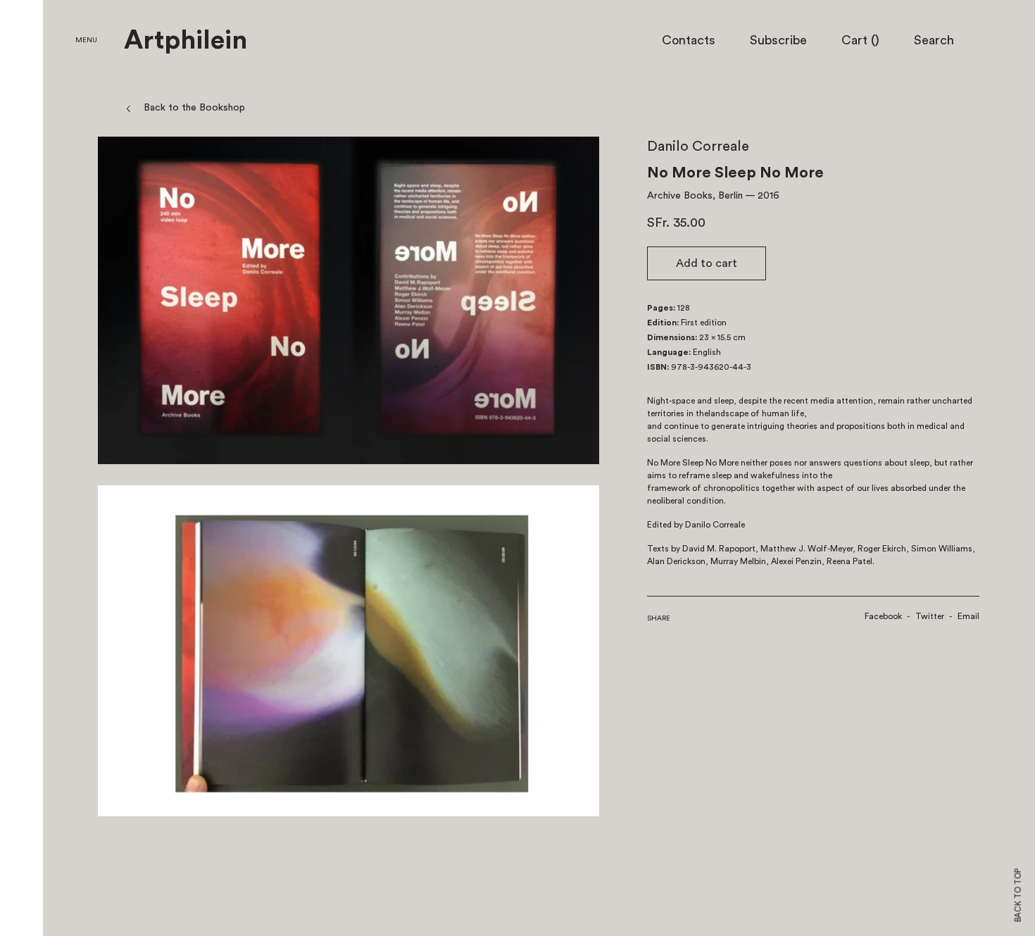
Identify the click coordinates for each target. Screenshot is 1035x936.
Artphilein (185, 40)
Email (968, 616)
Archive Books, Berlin (695, 196)
